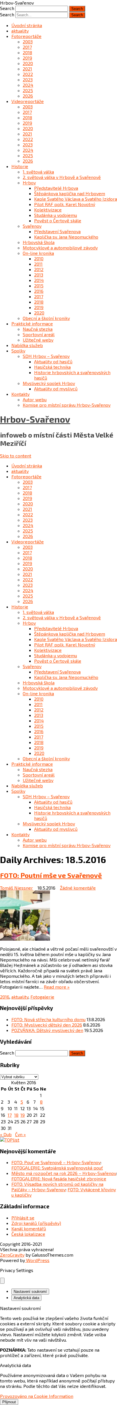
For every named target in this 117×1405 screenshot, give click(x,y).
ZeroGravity (12, 1254)
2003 (28, 41)
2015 (38, 285)
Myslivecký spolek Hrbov (49, 383)
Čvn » (20, 1134)
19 (22, 1115)
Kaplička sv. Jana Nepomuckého (66, 236)
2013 (38, 274)
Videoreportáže (27, 101)
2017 (27, 47)
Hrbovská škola (39, 242)
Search (7, 8)
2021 (27, 68)
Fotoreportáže (26, 36)
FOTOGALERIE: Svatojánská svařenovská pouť (57, 1167)
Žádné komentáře (78, 887)
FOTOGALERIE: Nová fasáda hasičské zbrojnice (58, 1178)
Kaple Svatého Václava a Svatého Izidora (75, 198)
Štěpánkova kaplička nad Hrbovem (69, 193)
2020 (28, 63)
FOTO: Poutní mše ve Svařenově (51, 875)
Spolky (18, 350)
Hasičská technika (52, 367)
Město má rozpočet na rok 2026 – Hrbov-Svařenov (63, 1173)
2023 (28, 79)
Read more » (57, 986)
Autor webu (35, 399)
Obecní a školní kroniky (46, 318)
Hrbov (29, 182)
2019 (27, 58)
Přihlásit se (22, 1217)
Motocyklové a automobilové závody (60, 247)
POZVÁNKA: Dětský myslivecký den (47, 1030)
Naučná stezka (38, 329)
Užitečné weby (38, 339)
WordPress (37, 1260)
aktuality (20, 30)
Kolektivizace (48, 209)
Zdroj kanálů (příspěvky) (36, 1223)
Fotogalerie (42, 996)
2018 (27, 52)
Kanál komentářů (28, 1228)
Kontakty (20, 394)
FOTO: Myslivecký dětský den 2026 (46, 1024)
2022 (28, 74)
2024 (28, 85)
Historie (19, 166)
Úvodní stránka (26, 25)
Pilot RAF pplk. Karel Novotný (64, 204)
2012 (38, 269)
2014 (39, 280)
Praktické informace (32, 323)
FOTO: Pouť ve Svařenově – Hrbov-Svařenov (56, 1162)
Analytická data (26, 1298)
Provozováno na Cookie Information (36, 1396)
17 (10, 1115)
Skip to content (15, 455)
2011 (38, 264)
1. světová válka (38, 171)
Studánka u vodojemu (55, 215)
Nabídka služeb (27, 345)
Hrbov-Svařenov (35, 419)
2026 (28, 95)
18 (16, 1115)
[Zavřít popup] (2, 1281)
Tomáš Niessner (16, 887)
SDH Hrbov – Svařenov (46, 356)
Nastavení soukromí (30, 1291)
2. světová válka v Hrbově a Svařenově (62, 177)
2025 (28, 90)
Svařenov (32, 226)
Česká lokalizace (28, 1234)
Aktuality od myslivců (56, 388)
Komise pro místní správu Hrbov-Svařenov (66, 405)
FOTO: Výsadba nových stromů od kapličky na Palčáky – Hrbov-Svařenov (57, 1186)
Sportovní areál (39, 334)
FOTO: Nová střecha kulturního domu (48, 1019)
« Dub (6, 1134)
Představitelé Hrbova (56, 188)
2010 (38, 258)
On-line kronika (38, 253)
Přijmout (9, 1402)
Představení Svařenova (57, 231)
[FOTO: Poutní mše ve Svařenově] (58, 916)
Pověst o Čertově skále (57, 220)
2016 (38, 291)
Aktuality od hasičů (53, 361)
